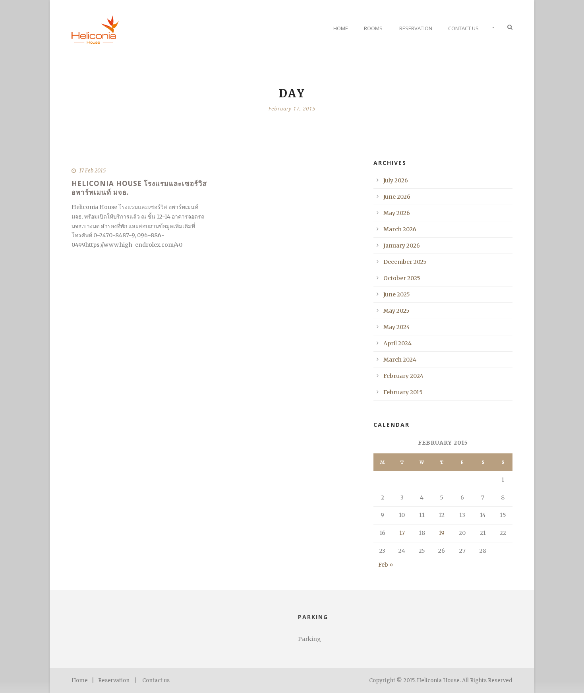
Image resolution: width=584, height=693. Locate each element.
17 (402, 532)
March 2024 (399, 359)
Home (340, 28)
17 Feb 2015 (92, 170)
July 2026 (395, 180)
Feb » (385, 564)
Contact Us (463, 28)
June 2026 (396, 196)
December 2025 (405, 261)
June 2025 (396, 294)
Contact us (156, 680)
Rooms (373, 28)
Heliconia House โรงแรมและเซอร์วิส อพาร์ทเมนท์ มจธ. (139, 188)
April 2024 (397, 343)
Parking (309, 639)
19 (442, 532)
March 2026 (399, 229)
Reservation (415, 28)
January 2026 (401, 245)
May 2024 (396, 327)
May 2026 (396, 213)
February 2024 (403, 375)
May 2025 (396, 310)
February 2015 (403, 392)
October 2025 (401, 278)
